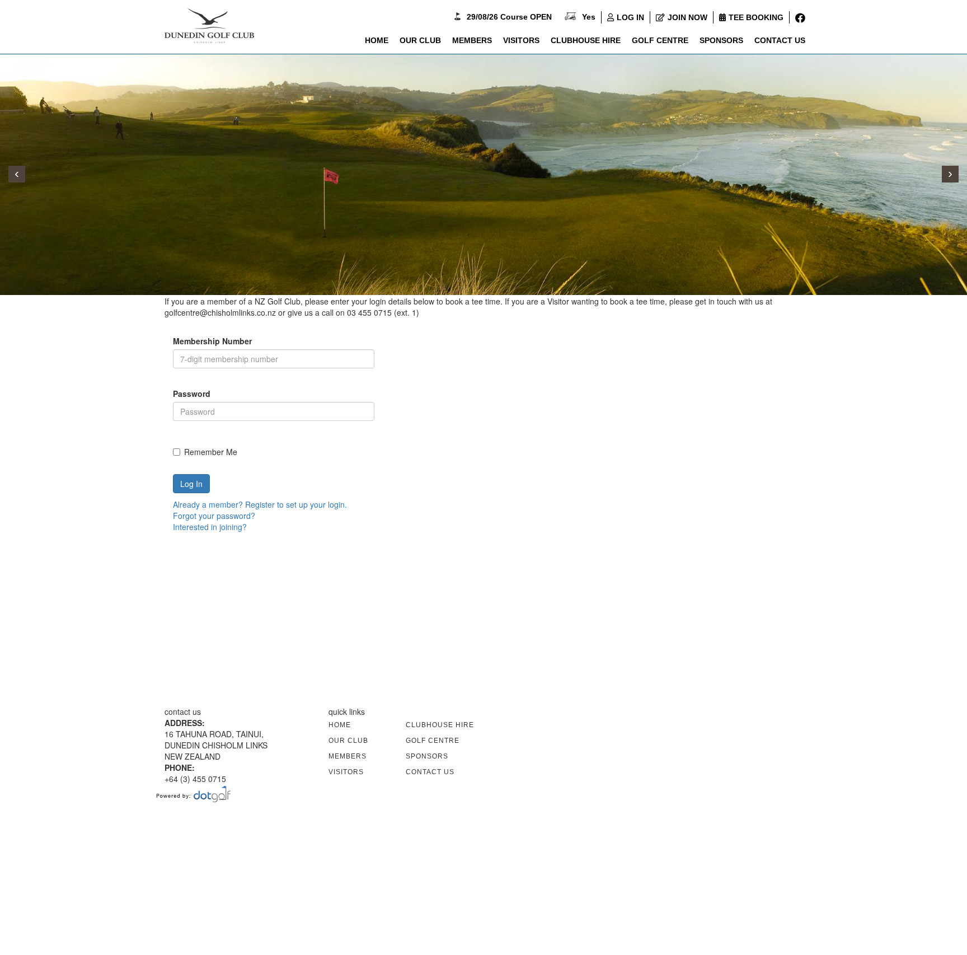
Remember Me (210, 451)
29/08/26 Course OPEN (509, 16)
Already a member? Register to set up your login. (260, 504)
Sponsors (721, 40)
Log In (630, 17)
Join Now (687, 17)
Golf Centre (660, 40)
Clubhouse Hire (586, 40)
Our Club (420, 40)
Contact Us (779, 40)
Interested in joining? (210, 526)
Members (472, 40)
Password (191, 393)
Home (376, 40)
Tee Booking (756, 17)
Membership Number (212, 341)
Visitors (521, 40)
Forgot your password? (214, 515)
